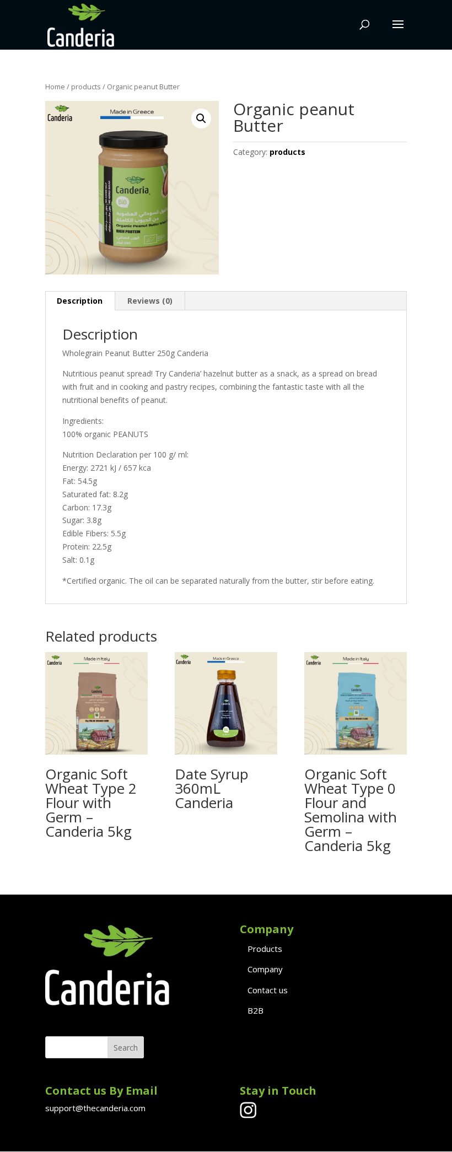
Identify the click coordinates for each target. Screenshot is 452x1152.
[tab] (80, 301)
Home (55, 86)
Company (265, 969)
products (86, 86)
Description (80, 300)
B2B (255, 1010)
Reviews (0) (150, 300)
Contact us (267, 989)
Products (264, 948)
